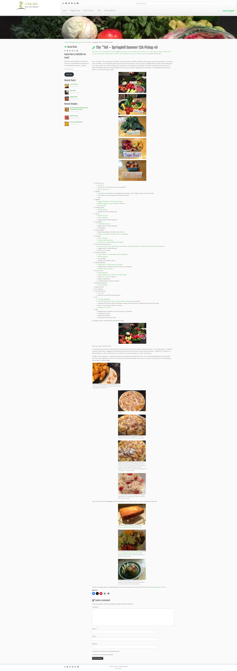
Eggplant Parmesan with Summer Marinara (110, 201)
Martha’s (134, 438)
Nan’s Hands (73, 90)
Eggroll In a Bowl (74, 115)
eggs (165, 51)
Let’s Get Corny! (74, 84)
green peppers (101, 53)
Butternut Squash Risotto (76, 122)
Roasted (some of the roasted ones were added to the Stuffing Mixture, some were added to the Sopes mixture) (131, 246)
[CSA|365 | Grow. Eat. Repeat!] (27, 5)
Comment (95, 607)
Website (94, 644)
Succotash (101, 185)
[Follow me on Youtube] (78, 3)
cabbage (134, 51)
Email (94, 636)
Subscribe (69, 74)
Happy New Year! (74, 97)
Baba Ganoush (102, 205)
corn (147, 51)
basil (130, 51)
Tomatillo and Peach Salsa (105, 240)
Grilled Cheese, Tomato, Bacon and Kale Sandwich (113, 254)
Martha (142, 465)
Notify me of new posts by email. (103, 655)
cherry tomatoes (141, 51)
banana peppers (124, 51)
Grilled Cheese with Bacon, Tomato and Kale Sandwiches (116, 301)
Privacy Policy (118, 668)
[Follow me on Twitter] (69, 3)
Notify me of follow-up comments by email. (107, 651)
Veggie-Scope (75, 10)
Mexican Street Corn (104, 189)
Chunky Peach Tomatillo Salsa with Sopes (110, 264)
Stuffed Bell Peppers (104, 224)
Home (65, 10)
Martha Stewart (143, 356)
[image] (132, 82)
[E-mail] (66, 3)
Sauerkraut (101, 193)
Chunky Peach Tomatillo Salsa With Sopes (113, 275)
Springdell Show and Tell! (158, 587)
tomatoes (130, 53)
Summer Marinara (103, 218)
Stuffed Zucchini (102, 216)
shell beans (116, 53)
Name (94, 629)
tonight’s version (122, 467)
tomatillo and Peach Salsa (105, 269)
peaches (110, 53)
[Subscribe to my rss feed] (64, 3)
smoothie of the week (104, 307)
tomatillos (125, 53)
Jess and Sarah (144, 53)
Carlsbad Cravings (133, 551)
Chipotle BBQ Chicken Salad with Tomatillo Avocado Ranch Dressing (130, 553)
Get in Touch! (88, 10)
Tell (121, 53)
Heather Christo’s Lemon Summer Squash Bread (130, 526)
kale (106, 53)
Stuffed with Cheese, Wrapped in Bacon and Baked (113, 234)
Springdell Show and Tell (76, 42)
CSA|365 (115, 666)
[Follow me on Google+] (75, 3)
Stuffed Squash (102, 209)
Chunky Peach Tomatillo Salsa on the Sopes (110, 242)
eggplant (161, 51)
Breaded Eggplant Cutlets (105, 203)
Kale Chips (101, 299)
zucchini (136, 53)
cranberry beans (154, 51)
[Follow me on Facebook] (72, 3)
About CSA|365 (109, 10)
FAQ (99, 10)
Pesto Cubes (105, 277)
